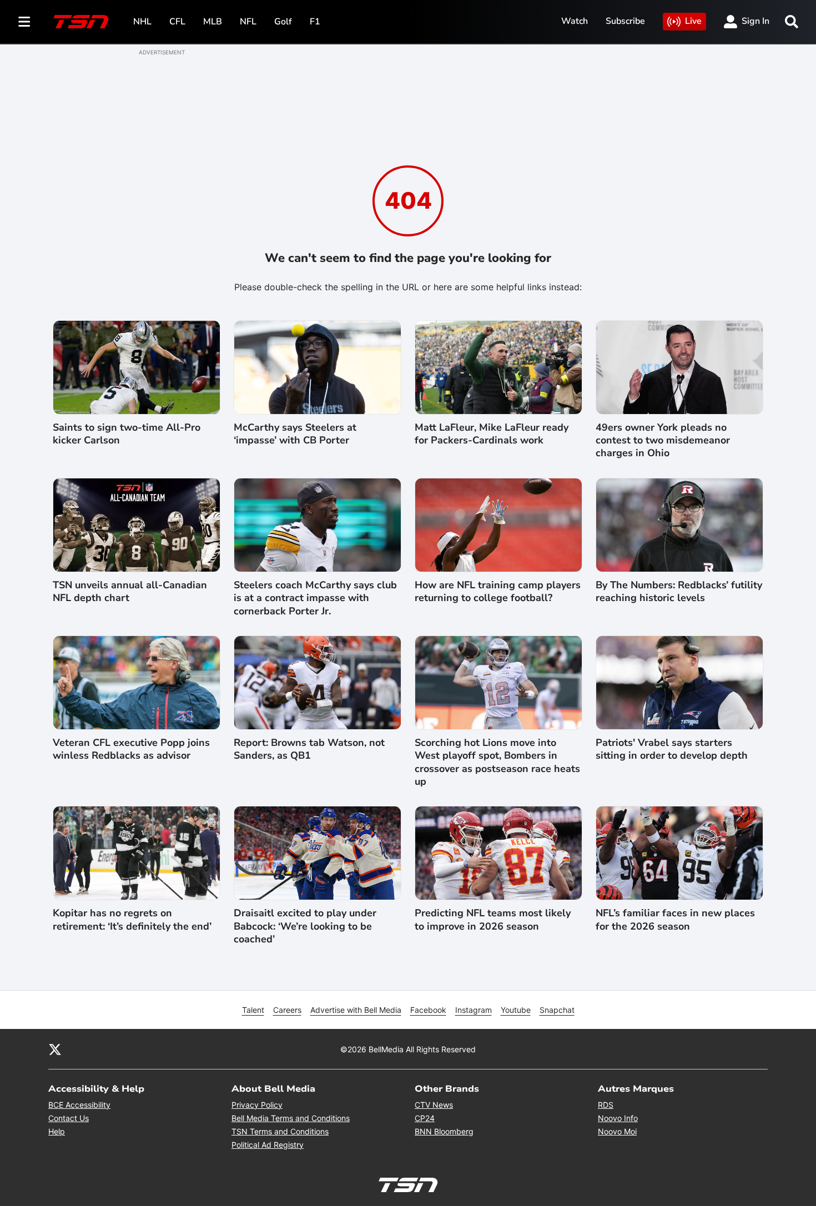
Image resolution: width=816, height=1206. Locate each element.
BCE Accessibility (79, 1104)
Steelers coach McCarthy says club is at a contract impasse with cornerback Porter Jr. (315, 598)
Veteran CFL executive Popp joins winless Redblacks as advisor (131, 749)
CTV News (434, 1104)
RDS (605, 1104)
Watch (574, 21)
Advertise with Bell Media (355, 1010)
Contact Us (68, 1118)
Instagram (473, 1010)
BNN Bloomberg (444, 1131)
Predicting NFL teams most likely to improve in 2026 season (493, 919)
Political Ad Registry (267, 1144)
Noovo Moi (617, 1131)
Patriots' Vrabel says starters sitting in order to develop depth (672, 749)
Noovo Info (618, 1118)
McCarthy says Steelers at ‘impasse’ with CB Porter (295, 434)
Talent (253, 1010)
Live (693, 21)
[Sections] (24, 22)
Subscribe (625, 21)
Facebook (428, 1010)
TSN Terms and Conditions (280, 1131)
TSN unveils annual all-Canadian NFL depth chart (130, 591)
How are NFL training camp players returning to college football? (498, 591)
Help (56, 1131)
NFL (248, 22)
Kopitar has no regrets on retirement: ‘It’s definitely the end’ (132, 919)
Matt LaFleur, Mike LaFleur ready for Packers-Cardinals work (491, 434)
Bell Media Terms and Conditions (290, 1118)
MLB (212, 22)
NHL (142, 22)
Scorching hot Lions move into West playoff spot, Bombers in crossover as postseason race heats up (497, 762)
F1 (315, 22)
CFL (177, 22)
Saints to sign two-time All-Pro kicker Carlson (126, 434)
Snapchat (557, 1010)
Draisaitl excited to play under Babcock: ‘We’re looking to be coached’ (305, 926)
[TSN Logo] (81, 21)
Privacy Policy (257, 1104)
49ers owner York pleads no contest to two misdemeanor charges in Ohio (663, 440)
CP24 (425, 1118)
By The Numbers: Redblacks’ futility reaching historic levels (679, 591)
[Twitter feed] (55, 1049)
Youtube (516, 1010)
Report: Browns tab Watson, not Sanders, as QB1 (309, 749)
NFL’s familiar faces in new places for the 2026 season (675, 919)
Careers (287, 1010)
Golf (283, 22)
